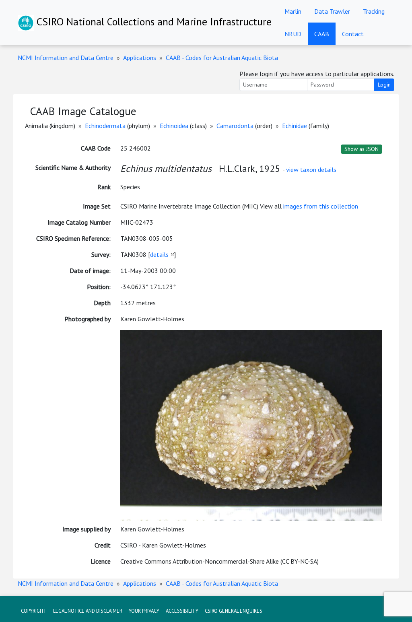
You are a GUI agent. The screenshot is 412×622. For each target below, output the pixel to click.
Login (384, 84)
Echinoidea (174, 126)
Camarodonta (234, 126)
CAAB (321, 34)
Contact (353, 34)
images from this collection (320, 206)
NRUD (292, 34)
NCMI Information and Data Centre (65, 58)
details (159, 254)
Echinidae (294, 126)
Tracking (374, 11)
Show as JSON (361, 149)
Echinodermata (105, 126)
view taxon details (311, 169)
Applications (139, 58)
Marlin (292, 11)
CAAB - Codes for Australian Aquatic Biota (222, 58)
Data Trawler (332, 11)
